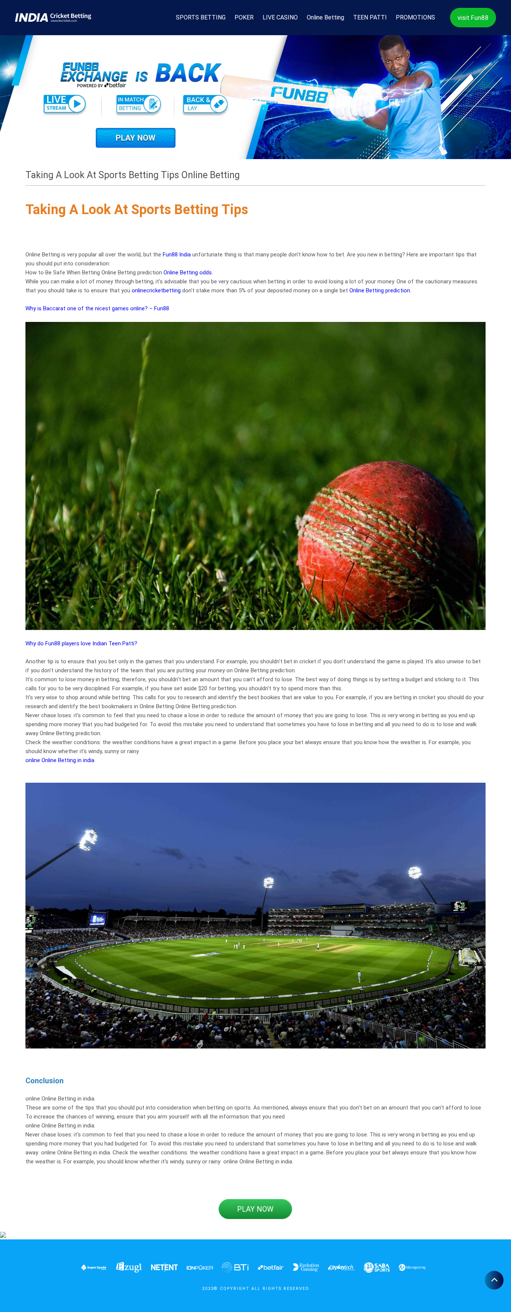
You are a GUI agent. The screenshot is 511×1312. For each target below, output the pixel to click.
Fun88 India (177, 254)
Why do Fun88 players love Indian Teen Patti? (81, 643)
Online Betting (325, 17)
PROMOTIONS (415, 17)
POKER (244, 17)
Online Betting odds (187, 272)
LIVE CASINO (280, 17)
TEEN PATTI (370, 17)
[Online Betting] (255, 96)
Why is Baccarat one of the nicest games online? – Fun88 (97, 308)
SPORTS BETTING (201, 17)
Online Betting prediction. (380, 290)
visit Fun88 (473, 17)
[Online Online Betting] (53, 17)
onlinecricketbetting (156, 290)
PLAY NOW (255, 1209)
